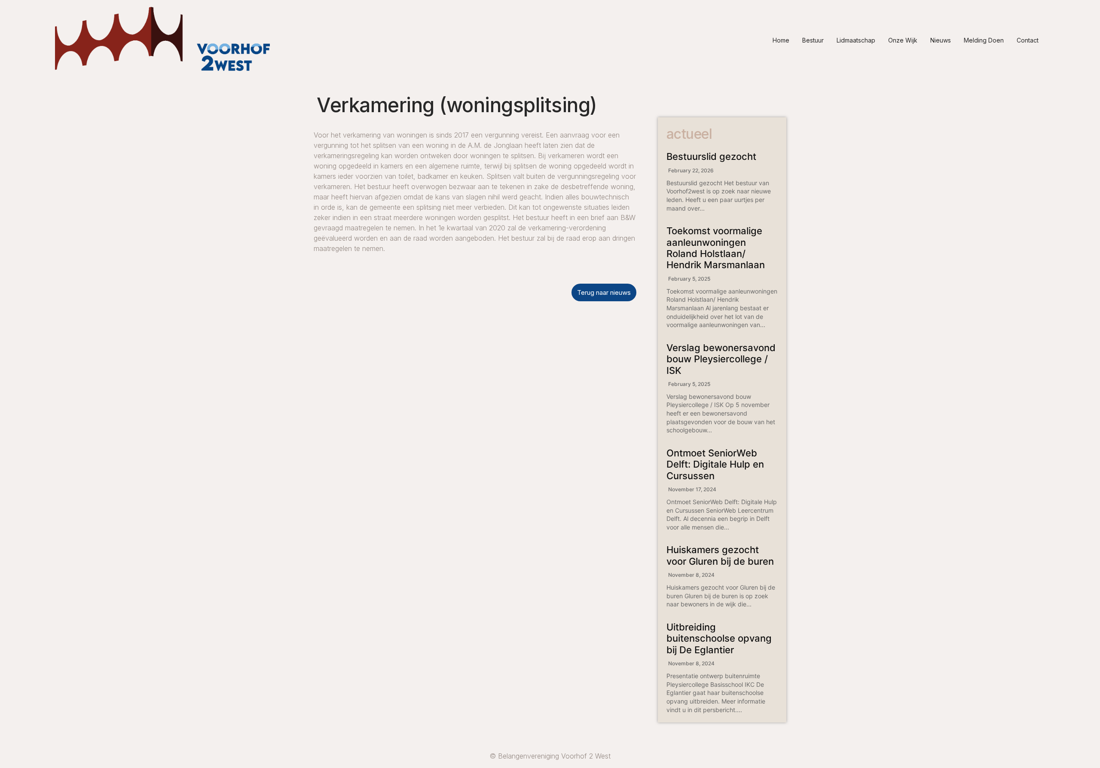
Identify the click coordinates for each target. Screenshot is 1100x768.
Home (781, 40)
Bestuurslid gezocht (711, 156)
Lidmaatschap (856, 40)
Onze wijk (902, 40)
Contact (1028, 40)
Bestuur (813, 40)
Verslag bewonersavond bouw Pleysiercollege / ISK (721, 359)
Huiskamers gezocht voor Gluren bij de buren (720, 555)
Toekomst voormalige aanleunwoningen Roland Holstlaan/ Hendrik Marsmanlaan (715, 247)
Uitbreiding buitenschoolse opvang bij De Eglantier (719, 638)
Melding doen (984, 40)
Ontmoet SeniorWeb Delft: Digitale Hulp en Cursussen (715, 464)
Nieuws (940, 40)
